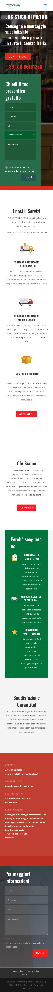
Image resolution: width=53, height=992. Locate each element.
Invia (28, 177)
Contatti (25, 974)
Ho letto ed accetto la (20, 169)
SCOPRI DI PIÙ (26, 507)
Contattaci (18, 56)
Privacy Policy (17, 971)
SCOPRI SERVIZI (26, 413)
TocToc (26, 988)
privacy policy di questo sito (20, 171)
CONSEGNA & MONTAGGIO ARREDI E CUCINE (26, 318)
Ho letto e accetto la (25, 945)
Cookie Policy (33, 971)
